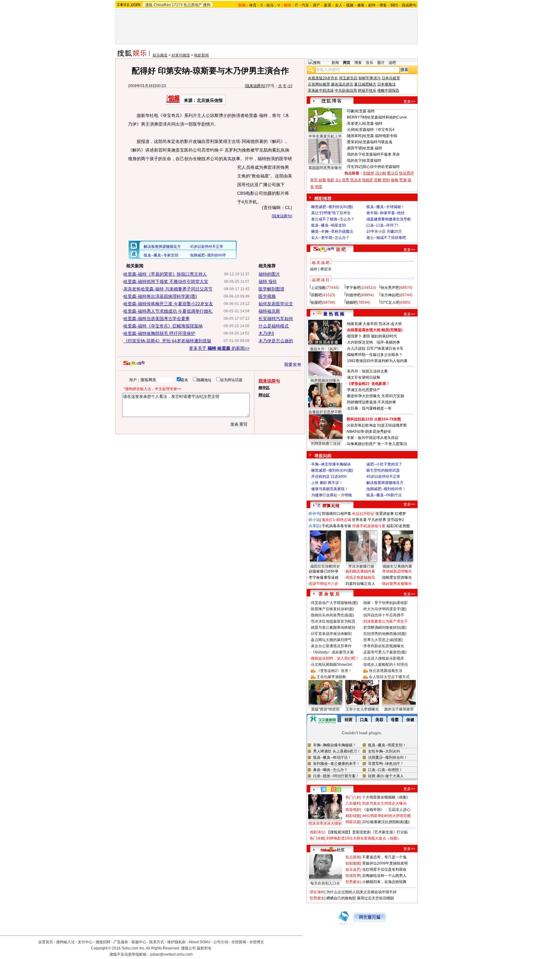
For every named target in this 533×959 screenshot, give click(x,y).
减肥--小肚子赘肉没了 (384, 464)
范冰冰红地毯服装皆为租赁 (333, 621)
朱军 (314, 180)
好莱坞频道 (180, 55)
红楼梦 (400, 513)
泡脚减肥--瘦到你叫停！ (386, 489)
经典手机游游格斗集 (369, 526)
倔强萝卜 (354, 336)
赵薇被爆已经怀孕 (323, 571)
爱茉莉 (352, 142)
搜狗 (206, 5)
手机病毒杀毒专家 (336, 526)
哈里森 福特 (365, 111)
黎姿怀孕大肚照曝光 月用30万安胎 (375, 396)
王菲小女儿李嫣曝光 (362, 709)
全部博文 (256, 942)
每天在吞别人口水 (325, 883)
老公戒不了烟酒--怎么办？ (332, 219)
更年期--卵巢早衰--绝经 (385, 213)
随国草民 (354, 136)
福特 (313, 269)
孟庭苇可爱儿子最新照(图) (385, 652)
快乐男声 (406, 173)
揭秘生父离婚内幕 (397, 566)
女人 (338, 5)
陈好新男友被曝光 (397, 584)
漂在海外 (317, 892)
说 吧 (341, 249)
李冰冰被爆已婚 (361, 566)
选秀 (345, 180)
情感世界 (352, 876)
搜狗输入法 (65, 942)
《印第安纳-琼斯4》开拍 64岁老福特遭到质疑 (167, 340)
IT (296, 5)
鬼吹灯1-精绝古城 (336, 520)
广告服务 (121, 942)
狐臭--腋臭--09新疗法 (384, 495)
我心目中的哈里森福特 (381, 167)
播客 (361, 5)
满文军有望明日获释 (363, 377)
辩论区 (264, 395)
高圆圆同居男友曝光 (325, 168)
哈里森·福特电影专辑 (380, 136)
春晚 (394, 180)
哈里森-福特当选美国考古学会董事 (156, 318)
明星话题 (352, 822)
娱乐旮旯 (352, 869)
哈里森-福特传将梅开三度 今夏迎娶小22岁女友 (168, 303)
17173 (177, 5)
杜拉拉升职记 (363, 513)
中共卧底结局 (346, 90)
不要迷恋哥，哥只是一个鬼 (384, 857)
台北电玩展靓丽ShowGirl (331, 664)
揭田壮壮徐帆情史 (325, 566)
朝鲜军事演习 (369, 78)
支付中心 (85, 942)
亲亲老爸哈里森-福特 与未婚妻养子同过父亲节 (168, 288)
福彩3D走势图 (398, 526)
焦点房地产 (193, 5)
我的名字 (354, 154)
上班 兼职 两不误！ (327, 483)
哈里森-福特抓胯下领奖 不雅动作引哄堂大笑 (165, 281)
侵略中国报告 (388, 90)
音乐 (369, 62)
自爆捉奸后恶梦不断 (325, 412)
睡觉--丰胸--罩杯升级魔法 (332, 231)
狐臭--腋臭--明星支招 (328, 225)
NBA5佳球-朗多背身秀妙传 (369, 431)
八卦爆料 (352, 803)
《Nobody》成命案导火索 (332, 652)
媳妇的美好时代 (384, 336)
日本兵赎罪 (391, 78)
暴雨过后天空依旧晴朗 (375, 898)
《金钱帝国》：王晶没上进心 (386, 809)
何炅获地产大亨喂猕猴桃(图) (334, 603)
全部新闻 (238, 942)
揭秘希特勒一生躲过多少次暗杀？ (375, 354)
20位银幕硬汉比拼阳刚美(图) (386, 822)
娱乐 (270, 5)
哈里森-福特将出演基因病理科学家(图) (160, 296)
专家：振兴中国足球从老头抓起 (373, 438)
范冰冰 (355, 180)
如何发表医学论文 (275, 303)
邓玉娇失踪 (348, 78)
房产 (316, 5)
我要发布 (292, 364)
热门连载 (317, 838)
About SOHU (199, 942)
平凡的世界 (377, 520)
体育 (253, 5)
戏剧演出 (317, 832)
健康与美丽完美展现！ (329, 489)
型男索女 (352, 882)
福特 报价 (267, 281)
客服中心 (138, 942)
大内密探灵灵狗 (360, 342)
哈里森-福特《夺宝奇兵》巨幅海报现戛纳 (163, 325)
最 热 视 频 (333, 313)
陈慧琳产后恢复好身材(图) (332, 609)
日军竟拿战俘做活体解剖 (331, 634)
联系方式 (156, 942)
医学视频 (267, 296)
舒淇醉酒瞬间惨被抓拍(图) (385, 627)
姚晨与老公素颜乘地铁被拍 (333, 627)
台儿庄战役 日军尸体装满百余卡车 (375, 348)
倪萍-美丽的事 (388, 342)
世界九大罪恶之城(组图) (383, 640)
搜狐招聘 (103, 942)
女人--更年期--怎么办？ (330, 238)
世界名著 (359, 520)
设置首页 (45, 942)
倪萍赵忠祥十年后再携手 (383, 615)
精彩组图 (352, 816)
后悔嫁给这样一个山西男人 (384, 876)
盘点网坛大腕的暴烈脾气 (331, 640)
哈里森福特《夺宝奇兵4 (375, 129)
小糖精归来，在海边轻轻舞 (384, 882)
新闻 (335, 62)
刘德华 (368, 173)
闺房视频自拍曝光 (325, 380)
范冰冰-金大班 (390, 324)
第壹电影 (352, 809)
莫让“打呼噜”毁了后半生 (331, 213)
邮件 (372, 5)
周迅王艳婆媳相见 (360, 577)
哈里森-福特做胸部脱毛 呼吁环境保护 (159, 333)
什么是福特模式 (273, 325)
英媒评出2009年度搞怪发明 (385, 863)
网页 (346, 62)
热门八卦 (352, 797)
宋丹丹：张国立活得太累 (367, 371)
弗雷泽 (325, 269)
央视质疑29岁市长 (323, 78)
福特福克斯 (269, 311)
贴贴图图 (352, 863)
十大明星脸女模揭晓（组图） (386, 797)
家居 (327, 5)
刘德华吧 (353, 295)
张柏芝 (367, 180)
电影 (330, 180)
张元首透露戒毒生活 (385, 671)
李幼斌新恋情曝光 (397, 571)
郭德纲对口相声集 (336, 513)
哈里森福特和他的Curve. (387, 117)
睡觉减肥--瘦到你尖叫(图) (332, 207)
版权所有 (204, 948)
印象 (350, 111)
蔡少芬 (392, 173)
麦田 (366, 336)
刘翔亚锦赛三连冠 (326, 443)
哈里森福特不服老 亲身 (381, 154)
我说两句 (409, 5)
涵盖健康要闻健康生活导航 (388, 219)
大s (338, 180)
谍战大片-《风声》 (325, 349)
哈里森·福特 (372, 123)
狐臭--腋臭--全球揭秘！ (385, 207)
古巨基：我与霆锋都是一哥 (369, 408)
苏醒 (378, 180)
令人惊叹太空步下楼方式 (389, 677)
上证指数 (318, 288)
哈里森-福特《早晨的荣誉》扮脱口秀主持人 (165, 274)
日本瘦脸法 (386, 84)
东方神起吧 (390, 295)
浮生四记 (354, 167)
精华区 (264, 388)
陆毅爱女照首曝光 (397, 577)
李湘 (403, 180)
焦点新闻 (352, 857)
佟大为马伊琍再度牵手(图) (385, 609)
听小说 (314, 520)
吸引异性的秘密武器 (383, 470)
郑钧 (386, 180)
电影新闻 (201, 55)
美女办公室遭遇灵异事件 (331, 646)
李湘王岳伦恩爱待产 (363, 390)
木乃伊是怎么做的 (275, 340)
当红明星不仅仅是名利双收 (384, 869)
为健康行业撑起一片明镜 (331, 495)
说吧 (392, 62)
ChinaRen (162, 5)
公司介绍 (220, 942)
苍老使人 (354, 123)
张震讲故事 (384, 513)
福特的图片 (269, 274)
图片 (381, 62)
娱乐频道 (160, 55)
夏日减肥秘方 (365, 84)
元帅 (350, 129)
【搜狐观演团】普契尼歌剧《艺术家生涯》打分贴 (367, 832)
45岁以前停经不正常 (383, 476)
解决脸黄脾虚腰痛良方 (384, 483)
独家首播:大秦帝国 (362, 324)
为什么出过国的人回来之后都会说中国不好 (361, 892)
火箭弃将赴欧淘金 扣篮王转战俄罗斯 (377, 425)
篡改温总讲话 (342, 84)
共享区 (314, 526)
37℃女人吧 (390, 302)
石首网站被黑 (319, 84)
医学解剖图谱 (271, 288)
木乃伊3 (266, 333)
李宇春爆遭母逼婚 (323, 577)
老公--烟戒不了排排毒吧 (386, 238)
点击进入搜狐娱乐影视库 (383, 658)
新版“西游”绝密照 (325, 709)
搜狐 (149, 5)
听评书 (314, 513)
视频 (349, 5)
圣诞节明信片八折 (323, 584)
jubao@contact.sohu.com (171, 954)
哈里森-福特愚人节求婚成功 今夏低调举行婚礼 (168, 311)
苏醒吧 (316, 295)
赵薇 (322, 180)
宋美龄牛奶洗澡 (321, 90)
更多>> (409, 101)
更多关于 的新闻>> (219, 348)
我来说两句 (255, 86)
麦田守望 (354, 148)
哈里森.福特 (372, 148)
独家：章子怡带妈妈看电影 (385, 603)
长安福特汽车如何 (275, 318)
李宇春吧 (353, 288)
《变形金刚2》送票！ (334, 671)
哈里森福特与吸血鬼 (375, 142)
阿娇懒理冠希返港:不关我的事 (371, 402)
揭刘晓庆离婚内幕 (360, 571)
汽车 (305, 5)
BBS (394, 5)
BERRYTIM (356, 117)
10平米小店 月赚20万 (384, 231)
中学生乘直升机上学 (325, 136)
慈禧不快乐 (367, 90)
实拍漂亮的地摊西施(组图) (385, 634)
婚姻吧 (351, 302)
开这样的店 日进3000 (329, 476)
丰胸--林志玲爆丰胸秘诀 (331, 464)
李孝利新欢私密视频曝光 (383, 646)
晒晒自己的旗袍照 (341, 898)
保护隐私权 (176, 942)
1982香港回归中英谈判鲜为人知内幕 (377, 361)
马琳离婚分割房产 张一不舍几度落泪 (377, 444)
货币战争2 (395, 520)
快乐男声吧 (390, 288)
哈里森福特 (372, 160)
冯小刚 (380, 173)
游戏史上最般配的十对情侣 (385, 664)
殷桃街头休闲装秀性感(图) (332, 615)
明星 (318, 187)
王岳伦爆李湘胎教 (331, 677)
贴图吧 (316, 302)
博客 (383, 5)
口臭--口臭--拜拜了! (382, 225)
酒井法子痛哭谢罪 (399, 709)
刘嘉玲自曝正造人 (360, 584)
